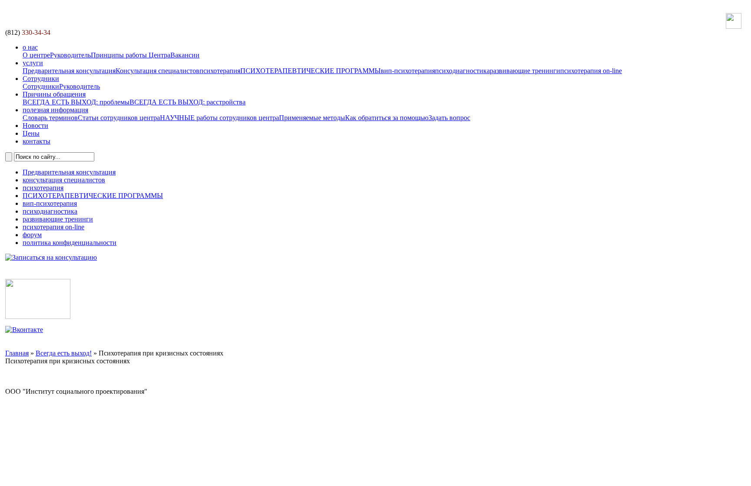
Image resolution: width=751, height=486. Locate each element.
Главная (17, 353)
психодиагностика (462, 70)
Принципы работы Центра (130, 55)
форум (32, 234)
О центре (36, 55)
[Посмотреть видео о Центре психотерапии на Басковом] (37, 316)
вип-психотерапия (408, 70)
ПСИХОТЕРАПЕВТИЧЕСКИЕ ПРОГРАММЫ (310, 70)
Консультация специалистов (157, 70)
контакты (36, 141)
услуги (33, 63)
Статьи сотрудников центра (119, 117)
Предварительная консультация (69, 70)
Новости (35, 125)
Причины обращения (54, 94)
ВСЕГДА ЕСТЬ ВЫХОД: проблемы (76, 102)
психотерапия (219, 70)
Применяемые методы (312, 117)
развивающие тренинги (525, 70)
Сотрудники (41, 78)
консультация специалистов (64, 180)
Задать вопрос (449, 117)
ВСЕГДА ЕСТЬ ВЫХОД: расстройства (188, 102)
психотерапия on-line (591, 70)
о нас (30, 47)
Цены (31, 133)
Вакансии (184, 55)
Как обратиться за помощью (387, 117)
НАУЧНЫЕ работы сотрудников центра (219, 117)
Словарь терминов (50, 117)
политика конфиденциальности (69, 242)
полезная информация (55, 110)
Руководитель (70, 55)
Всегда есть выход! (64, 353)
